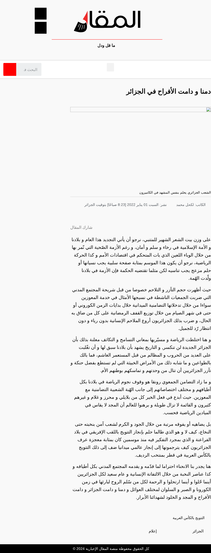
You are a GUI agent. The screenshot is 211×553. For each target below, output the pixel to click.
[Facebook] (41, 14)
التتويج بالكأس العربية (189, 518)
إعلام (153, 531)
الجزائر (198, 531)
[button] (110, 67)
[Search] (9, 69)
